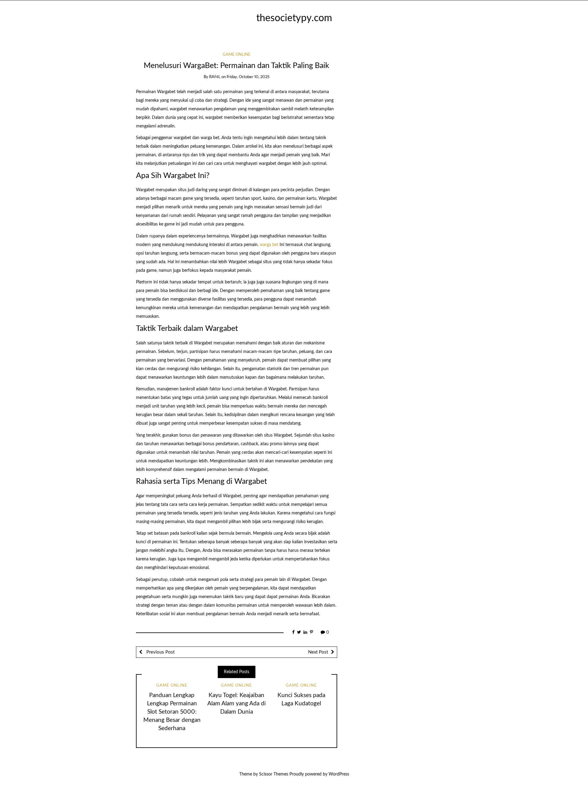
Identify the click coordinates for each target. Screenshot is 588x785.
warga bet (269, 245)
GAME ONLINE (237, 55)
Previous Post (160, 652)
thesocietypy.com (294, 18)
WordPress (339, 774)
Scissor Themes (273, 774)
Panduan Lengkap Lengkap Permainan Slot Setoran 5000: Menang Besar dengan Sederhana (172, 711)
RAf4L (215, 77)
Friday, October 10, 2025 (248, 77)
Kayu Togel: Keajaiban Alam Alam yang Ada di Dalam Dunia (236, 703)
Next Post (318, 652)
